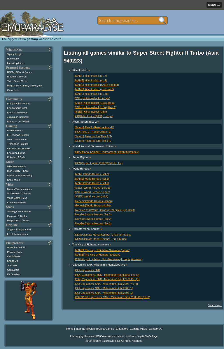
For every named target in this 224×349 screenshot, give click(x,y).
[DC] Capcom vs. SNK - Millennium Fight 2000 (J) (104, 288)
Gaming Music (138, 328)
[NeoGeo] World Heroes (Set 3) (93, 214)
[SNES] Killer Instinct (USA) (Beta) (95, 102)
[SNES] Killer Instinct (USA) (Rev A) (95, 107)
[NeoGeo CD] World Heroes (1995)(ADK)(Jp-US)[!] (105, 210)
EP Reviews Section (18, 135)
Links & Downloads (17, 112)
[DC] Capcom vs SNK (87, 270)
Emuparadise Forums (18, 103)
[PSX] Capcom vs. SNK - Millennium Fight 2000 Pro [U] (107, 274)
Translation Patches (17, 144)
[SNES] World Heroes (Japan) (92, 192)
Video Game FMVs (17, 198)
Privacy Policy (14, 252)
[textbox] (132, 20)
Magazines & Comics (18, 220)
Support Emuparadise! (19, 229)
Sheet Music (13, 180)
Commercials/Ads (16, 202)
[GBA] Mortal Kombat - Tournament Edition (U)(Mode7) (107, 152)
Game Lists (13, 90)
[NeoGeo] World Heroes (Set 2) (93, 218)
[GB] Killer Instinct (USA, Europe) (94, 116)
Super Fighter (81, 157)
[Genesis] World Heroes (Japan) (94, 201)
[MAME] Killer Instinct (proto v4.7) (94, 89)
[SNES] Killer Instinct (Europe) (92, 98)
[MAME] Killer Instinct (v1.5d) (91, 93)
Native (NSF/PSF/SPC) (19, 175)
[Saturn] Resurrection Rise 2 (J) (93, 136)
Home (70, 328)
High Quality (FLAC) (18, 171)
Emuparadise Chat (17, 108)
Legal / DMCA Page (147, 336)
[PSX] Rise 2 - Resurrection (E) (93, 131)
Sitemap (80, 328)
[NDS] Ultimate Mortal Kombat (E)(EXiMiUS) (101, 239)
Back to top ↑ (215, 305)
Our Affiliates (14, 256)
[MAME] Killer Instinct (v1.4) (91, 80)
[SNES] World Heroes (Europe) (93, 187)
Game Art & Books (17, 216)
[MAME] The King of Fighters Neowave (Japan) (102, 250)
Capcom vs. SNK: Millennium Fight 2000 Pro (99, 264)
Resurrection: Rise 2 (85, 121)
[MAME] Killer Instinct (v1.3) (91, 75)
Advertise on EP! (16, 247)
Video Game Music (17, 81)
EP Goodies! (14, 274)
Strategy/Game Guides (19, 211)
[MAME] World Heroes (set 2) (92, 178)
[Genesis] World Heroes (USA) (93, 205)
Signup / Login (14, 54)
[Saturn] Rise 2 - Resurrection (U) (94, 127)
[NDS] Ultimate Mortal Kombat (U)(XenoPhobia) (103, 234)
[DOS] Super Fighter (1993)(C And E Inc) (98, 163)
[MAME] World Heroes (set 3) (92, 174)
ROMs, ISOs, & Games (19, 72)
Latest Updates (15, 63)
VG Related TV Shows (19, 193)
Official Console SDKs (19, 148)
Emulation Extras (16, 153)
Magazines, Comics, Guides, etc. (24, 85)
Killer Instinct (81, 70)
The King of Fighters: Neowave (91, 244)
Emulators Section (16, 76)
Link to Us (12, 261)
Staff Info (12, 265)
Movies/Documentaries (19, 189)
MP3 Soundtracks (16, 166)
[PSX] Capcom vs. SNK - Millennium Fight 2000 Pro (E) (107, 279)
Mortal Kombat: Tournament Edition (94, 146)
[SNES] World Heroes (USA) (91, 196)
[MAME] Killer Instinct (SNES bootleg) (97, 84)
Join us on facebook (18, 117)
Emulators (122, 328)
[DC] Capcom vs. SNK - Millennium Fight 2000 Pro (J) (106, 283)
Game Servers (15, 130)
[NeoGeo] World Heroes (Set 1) (93, 223)
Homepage (13, 58)
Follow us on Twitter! (18, 121)
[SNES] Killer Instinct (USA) (91, 111)
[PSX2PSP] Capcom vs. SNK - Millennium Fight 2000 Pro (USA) (112, 297)
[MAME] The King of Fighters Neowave (97, 254)
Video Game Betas (17, 139)
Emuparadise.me (111, 341)
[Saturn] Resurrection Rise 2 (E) (93, 140)
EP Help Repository (17, 234)
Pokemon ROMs (16, 157)
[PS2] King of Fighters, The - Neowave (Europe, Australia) (108, 259)
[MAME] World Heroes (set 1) (92, 183)
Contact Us (13, 269)
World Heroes (81, 168)
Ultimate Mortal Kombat (87, 229)
